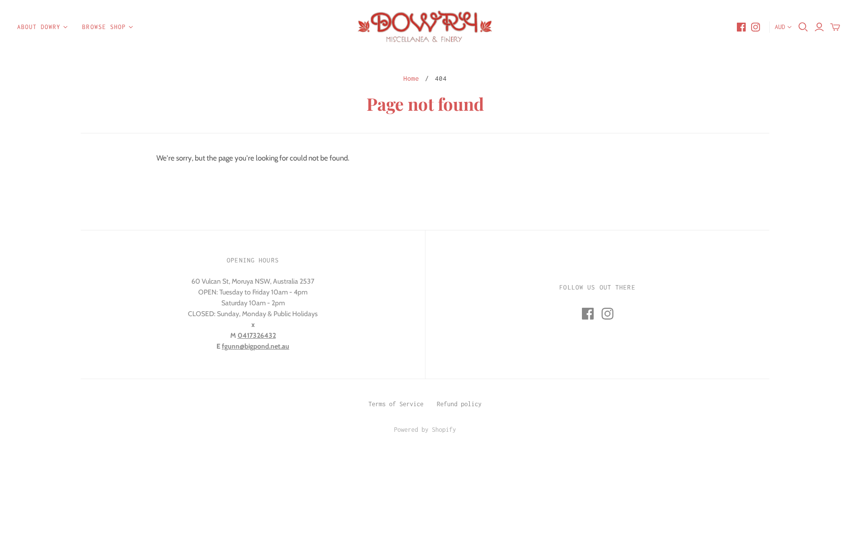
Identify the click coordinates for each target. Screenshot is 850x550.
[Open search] (803, 27)
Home (411, 78)
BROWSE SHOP (103, 27)
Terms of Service (396, 404)
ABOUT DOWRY (39, 27)
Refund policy (459, 404)
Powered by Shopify (425, 429)
